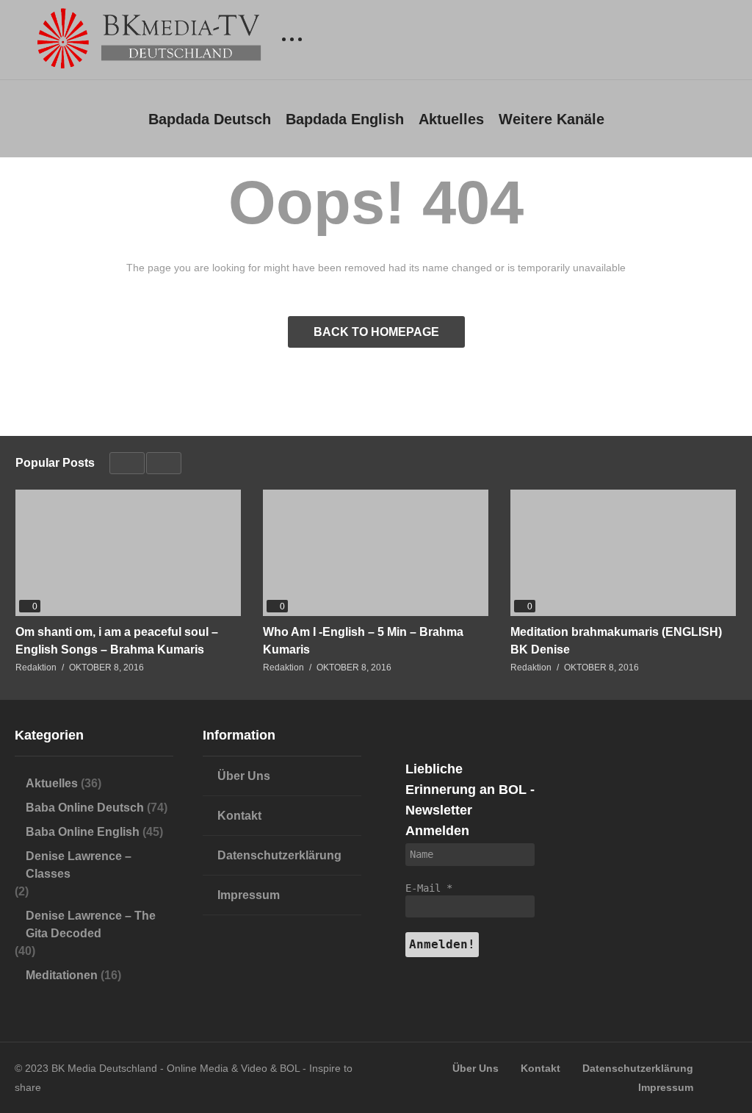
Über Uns (243, 776)
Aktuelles (451, 119)
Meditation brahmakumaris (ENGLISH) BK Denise (616, 640)
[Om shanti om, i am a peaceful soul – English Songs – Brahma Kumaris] (128, 553)
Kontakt (239, 815)
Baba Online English (83, 832)
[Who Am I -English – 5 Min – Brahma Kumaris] (375, 553)
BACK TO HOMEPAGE (376, 332)
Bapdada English (345, 119)
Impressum (248, 895)
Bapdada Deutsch (209, 119)
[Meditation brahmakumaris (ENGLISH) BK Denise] (623, 553)
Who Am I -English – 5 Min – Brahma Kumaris (363, 640)
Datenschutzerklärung (279, 855)
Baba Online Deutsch (85, 807)
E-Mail (428, 888)
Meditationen (62, 975)
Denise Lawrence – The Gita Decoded (91, 924)
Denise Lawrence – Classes (78, 865)
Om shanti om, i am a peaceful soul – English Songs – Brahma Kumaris (116, 640)
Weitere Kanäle (551, 119)
